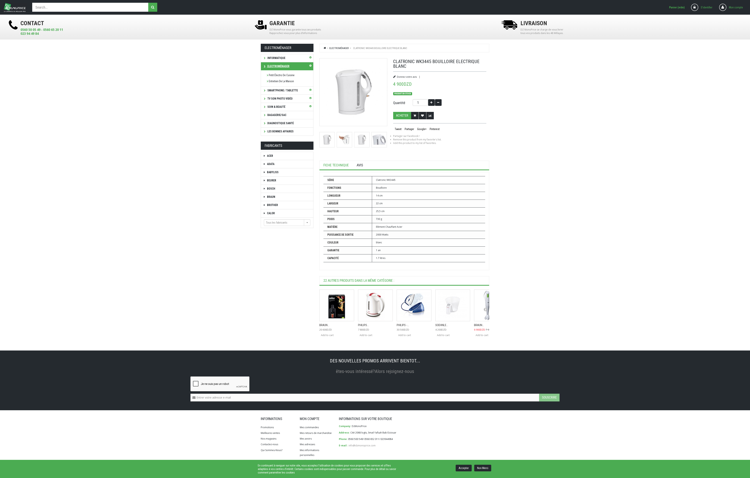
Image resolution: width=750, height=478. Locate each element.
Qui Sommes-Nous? (271, 450)
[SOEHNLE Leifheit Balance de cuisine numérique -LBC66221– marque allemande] (452, 305)
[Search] (152, 7)
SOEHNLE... (441, 325)
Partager (409, 129)
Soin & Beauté (276, 106)
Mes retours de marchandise (316, 433)
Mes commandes (309, 427)
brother (272, 205)
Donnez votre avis (407, 76)
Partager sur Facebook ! (406, 136)
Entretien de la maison (281, 81)
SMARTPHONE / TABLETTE (282, 90)
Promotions (267, 427)
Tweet (398, 129)
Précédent (321, 140)
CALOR (270, 213)
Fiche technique (336, 165)
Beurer (271, 180)
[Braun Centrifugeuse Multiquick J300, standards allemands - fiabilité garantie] (336, 305)
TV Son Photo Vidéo (280, 98)
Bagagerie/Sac (276, 115)
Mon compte (736, 7)
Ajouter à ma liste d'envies (422, 115)
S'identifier (706, 7)
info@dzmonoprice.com (362, 445)
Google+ (422, 129)
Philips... (363, 325)
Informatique (276, 58)
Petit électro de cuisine (282, 75)
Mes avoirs (306, 438)
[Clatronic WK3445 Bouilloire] (327, 139)
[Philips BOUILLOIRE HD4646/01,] (375, 305)
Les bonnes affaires (280, 131)
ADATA (270, 164)
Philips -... (403, 325)
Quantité (399, 103)
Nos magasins (268, 438)
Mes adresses (307, 444)
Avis (360, 165)
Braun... (324, 325)
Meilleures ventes (270, 433)
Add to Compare (430, 115)
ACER (269, 155)
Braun (270, 196)
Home (325, 48)
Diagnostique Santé (280, 123)
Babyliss (272, 172)
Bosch (270, 188)
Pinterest (434, 129)
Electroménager (278, 66)
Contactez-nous (269, 444)
